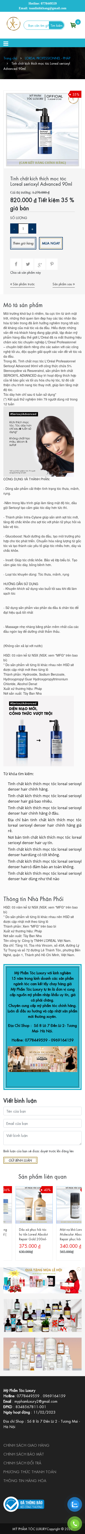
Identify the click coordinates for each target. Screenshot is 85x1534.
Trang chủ (10, 58)
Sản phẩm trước (23, 284)
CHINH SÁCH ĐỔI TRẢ (22, 1462)
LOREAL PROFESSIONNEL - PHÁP (47, 58)
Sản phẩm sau (63, 284)
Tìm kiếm (56, 25)
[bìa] (42, 1280)
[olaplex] (42, 1354)
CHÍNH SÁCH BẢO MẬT (23, 1453)
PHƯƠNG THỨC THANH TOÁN (29, 1471)
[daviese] (42, 1315)
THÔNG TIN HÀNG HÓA (24, 1480)
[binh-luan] (20, 1160)
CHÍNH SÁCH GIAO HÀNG (26, 1445)
